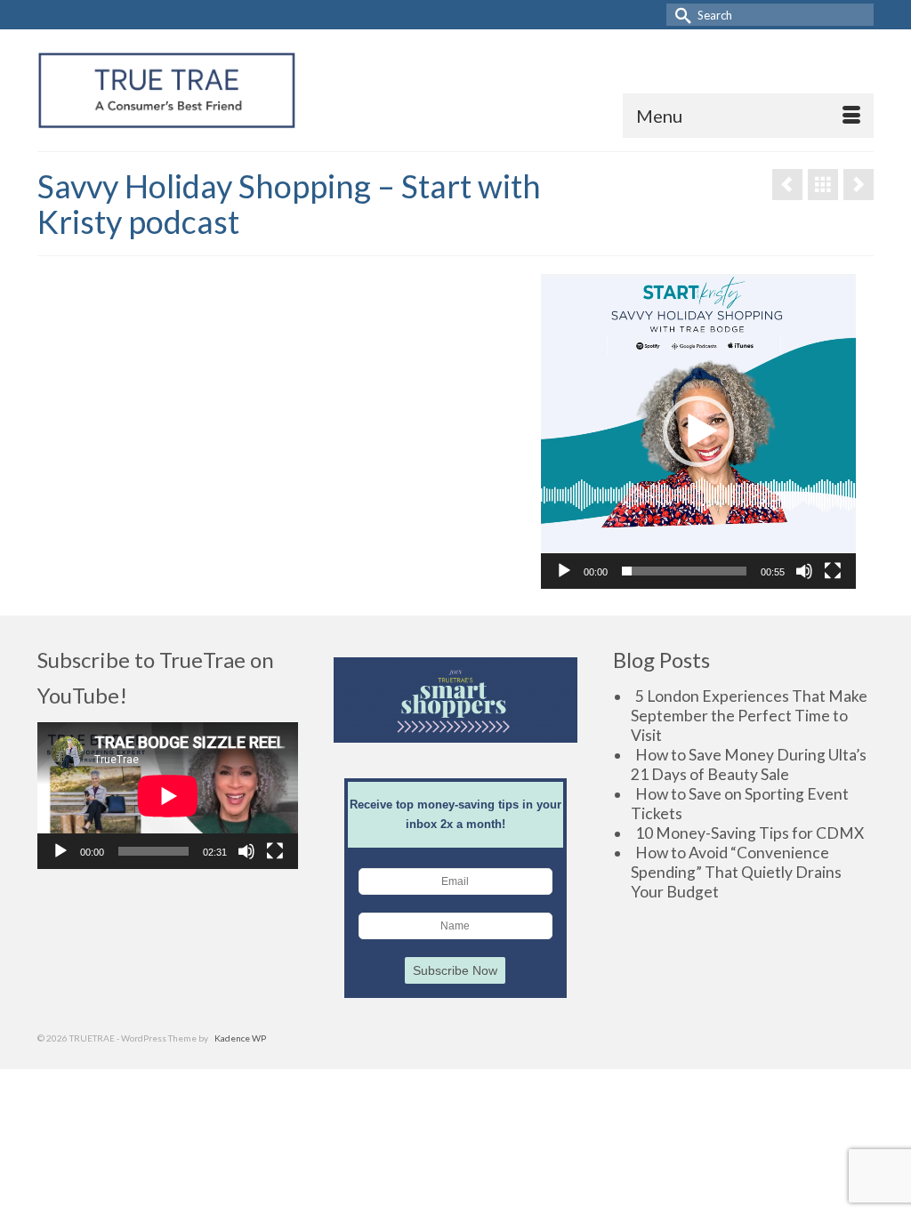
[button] (698, 431)
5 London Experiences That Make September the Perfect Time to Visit (749, 715)
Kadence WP (240, 1038)
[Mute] (804, 571)
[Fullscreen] (833, 571)
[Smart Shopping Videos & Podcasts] (823, 184)
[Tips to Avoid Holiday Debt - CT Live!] (787, 184)
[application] (698, 431)
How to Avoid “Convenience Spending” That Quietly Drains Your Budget (736, 872)
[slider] (684, 571)
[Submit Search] (679, 15)
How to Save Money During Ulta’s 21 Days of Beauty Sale (749, 764)
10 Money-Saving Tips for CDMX (749, 833)
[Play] (564, 571)
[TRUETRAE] (166, 90)
